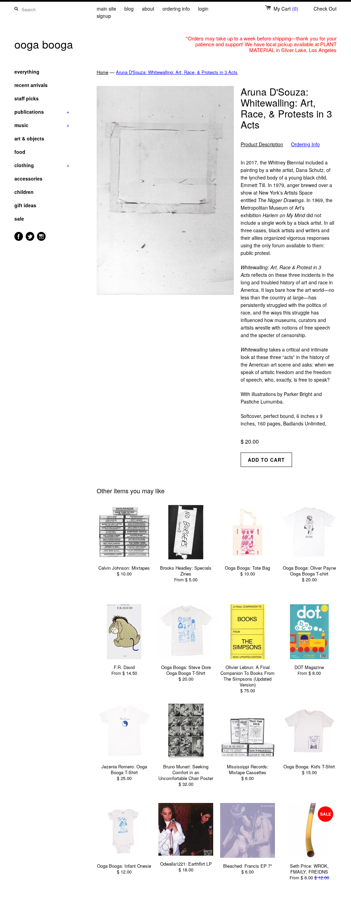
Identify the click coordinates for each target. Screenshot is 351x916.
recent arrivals (31, 85)
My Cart (286, 8)
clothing (41, 165)
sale (19, 218)
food (19, 151)
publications (41, 111)
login (203, 8)
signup (104, 15)
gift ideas (25, 205)
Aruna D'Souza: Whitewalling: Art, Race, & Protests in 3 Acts (177, 72)
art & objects (29, 138)
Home (102, 72)
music (41, 125)
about (148, 8)
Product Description (262, 144)
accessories (28, 178)
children (24, 191)
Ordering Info (305, 144)
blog (129, 8)
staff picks (26, 98)
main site (106, 8)
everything (26, 71)
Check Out (325, 8)
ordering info (176, 8)
